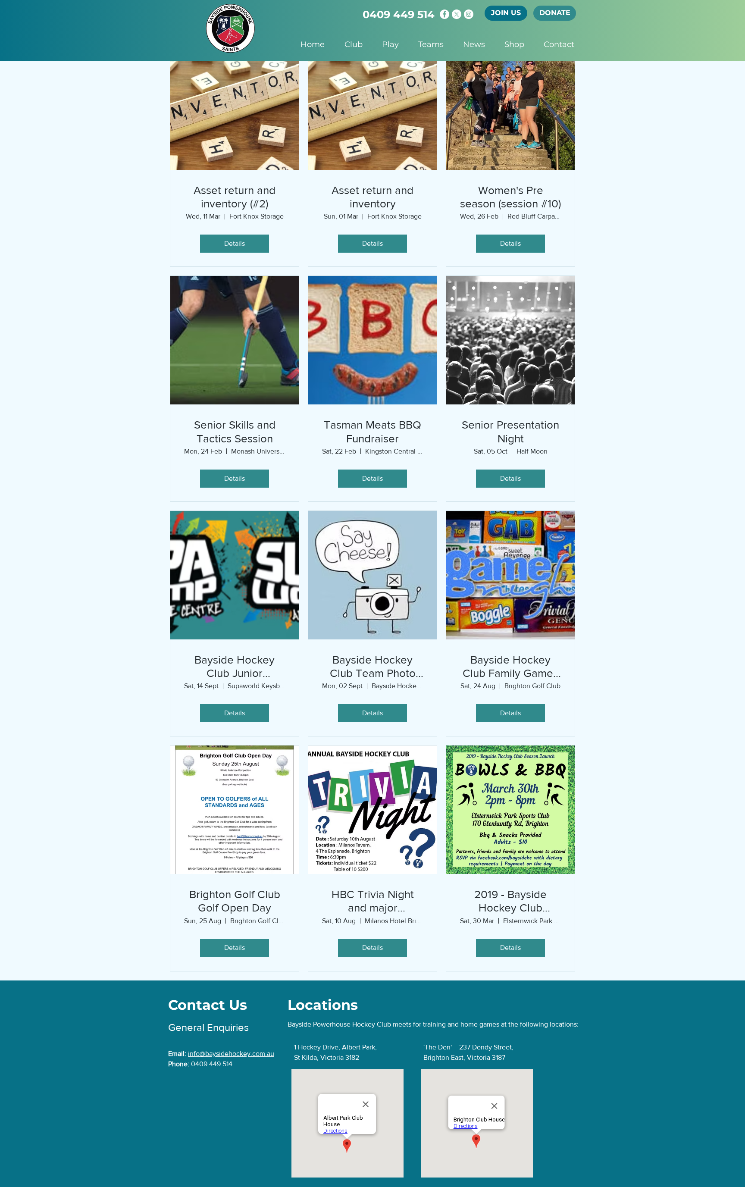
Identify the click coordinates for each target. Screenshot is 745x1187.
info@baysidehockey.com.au (231, 1053)
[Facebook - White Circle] (444, 14)
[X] (456, 14)
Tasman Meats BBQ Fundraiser (372, 431)
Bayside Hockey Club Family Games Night (510, 667)
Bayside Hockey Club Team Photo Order (373, 667)
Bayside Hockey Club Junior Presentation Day (234, 667)
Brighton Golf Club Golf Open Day (234, 901)
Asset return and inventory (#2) (234, 197)
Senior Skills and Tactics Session (234, 431)
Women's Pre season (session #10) (510, 197)
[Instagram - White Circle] (468, 14)
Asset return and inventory (372, 197)
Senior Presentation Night (510, 431)
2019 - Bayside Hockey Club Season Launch (510, 901)
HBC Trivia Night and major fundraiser (373, 901)
